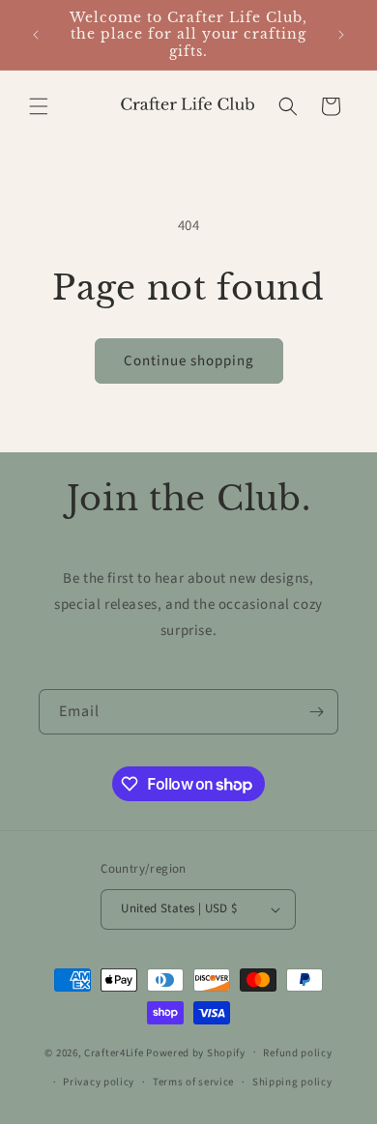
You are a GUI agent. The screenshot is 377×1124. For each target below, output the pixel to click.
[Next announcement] (341, 35)
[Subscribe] (316, 712)
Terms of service (193, 1082)
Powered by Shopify (196, 1052)
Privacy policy (98, 1082)
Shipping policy (292, 1082)
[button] (38, 106)
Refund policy (297, 1053)
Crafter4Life (113, 1052)
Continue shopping (189, 361)
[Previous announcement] (35, 35)
